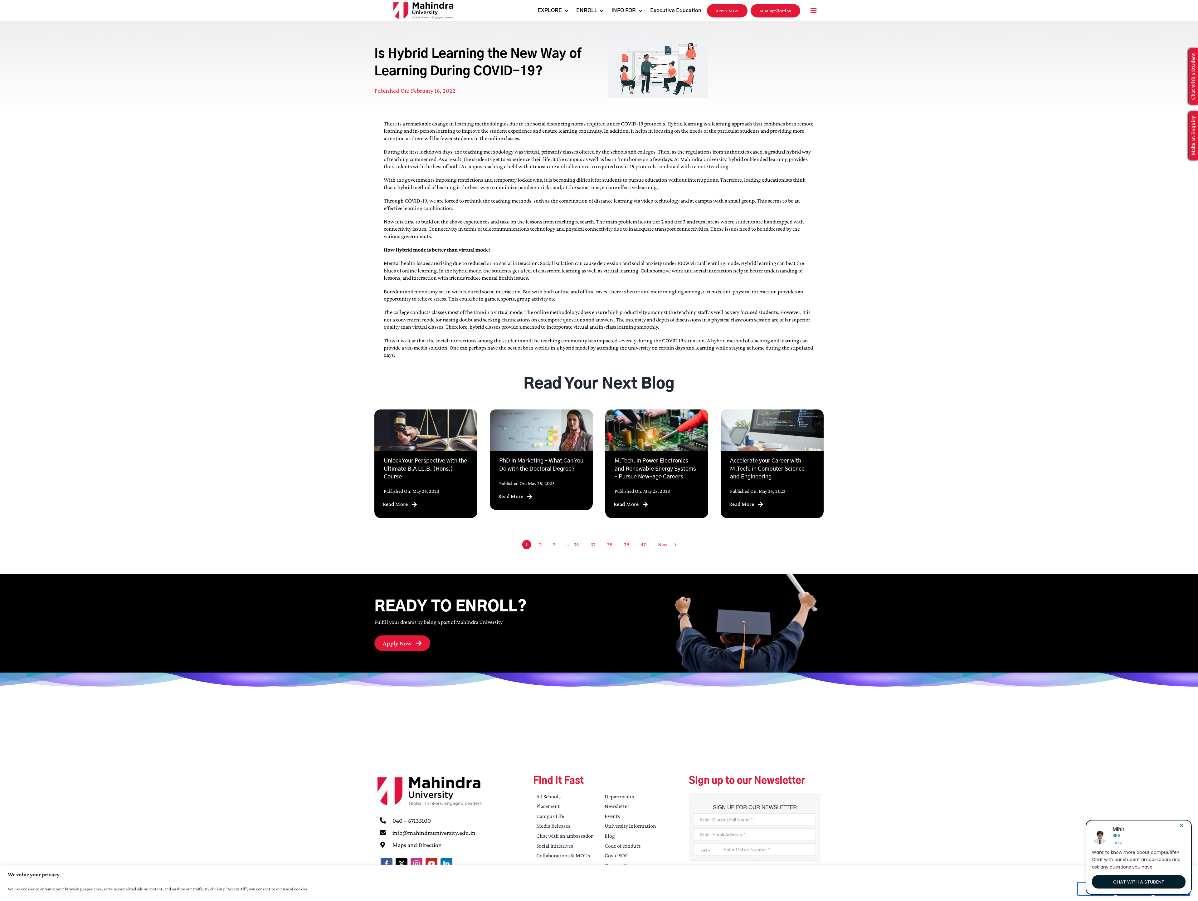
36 (576, 544)
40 (644, 544)
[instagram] (416, 864)
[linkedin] (446, 864)
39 (626, 544)
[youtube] (431, 864)
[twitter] (401, 864)
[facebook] (386, 864)
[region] (599, 883)
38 (609, 544)
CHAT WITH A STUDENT (1138, 882)
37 (593, 544)
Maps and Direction (417, 844)
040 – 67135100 (411, 820)
